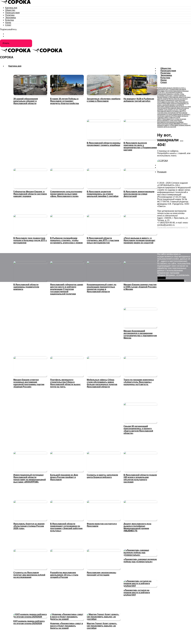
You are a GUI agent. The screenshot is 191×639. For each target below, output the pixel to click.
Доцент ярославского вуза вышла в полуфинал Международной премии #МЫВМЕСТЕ (170, 122)
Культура (9, 20)
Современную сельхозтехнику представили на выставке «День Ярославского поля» (172, 101)
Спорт (8, 25)
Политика (9, 15)
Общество (10, 10)
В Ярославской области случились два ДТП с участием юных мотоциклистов (171, 111)
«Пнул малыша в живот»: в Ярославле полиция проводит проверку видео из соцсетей (174, 125)
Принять (161, 278)
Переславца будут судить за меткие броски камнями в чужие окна (171, 119)
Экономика (10, 17)
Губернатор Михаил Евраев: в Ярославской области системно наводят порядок (173, 97)
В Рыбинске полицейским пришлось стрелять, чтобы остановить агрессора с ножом (170, 94)
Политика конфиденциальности (172, 227)
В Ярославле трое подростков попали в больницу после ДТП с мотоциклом (173, 91)
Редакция (161, 172)
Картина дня (11, 8)
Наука (8, 22)
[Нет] (185, 281)
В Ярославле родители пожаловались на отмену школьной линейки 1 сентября (173, 104)
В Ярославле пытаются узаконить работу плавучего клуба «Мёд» (172, 117)
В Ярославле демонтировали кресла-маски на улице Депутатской (174, 106)
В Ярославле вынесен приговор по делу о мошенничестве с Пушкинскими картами (171, 88)
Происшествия (12, 13)
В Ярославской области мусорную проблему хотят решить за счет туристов (173, 108)
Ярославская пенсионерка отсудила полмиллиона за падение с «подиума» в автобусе (173, 114)
